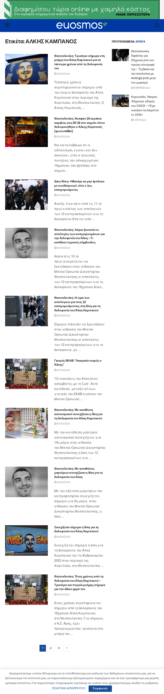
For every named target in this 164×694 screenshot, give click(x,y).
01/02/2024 (63, 137)
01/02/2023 (63, 595)
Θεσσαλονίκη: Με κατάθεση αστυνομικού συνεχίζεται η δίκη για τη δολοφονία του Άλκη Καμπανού (78, 414)
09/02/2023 (63, 482)
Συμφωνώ (100, 688)
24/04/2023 (63, 248)
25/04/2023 (63, 195)
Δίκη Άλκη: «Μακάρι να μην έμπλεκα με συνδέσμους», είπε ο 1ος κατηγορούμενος (79, 185)
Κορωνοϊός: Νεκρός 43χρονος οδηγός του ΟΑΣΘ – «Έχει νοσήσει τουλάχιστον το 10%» (145, 105)
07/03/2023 (63, 370)
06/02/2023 (63, 537)
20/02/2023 (63, 424)
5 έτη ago (139, 120)
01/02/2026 (63, 74)
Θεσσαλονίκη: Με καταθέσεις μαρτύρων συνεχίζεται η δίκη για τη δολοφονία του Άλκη (78, 473)
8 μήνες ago (141, 88)
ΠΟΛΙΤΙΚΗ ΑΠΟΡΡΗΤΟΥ (68, 688)
